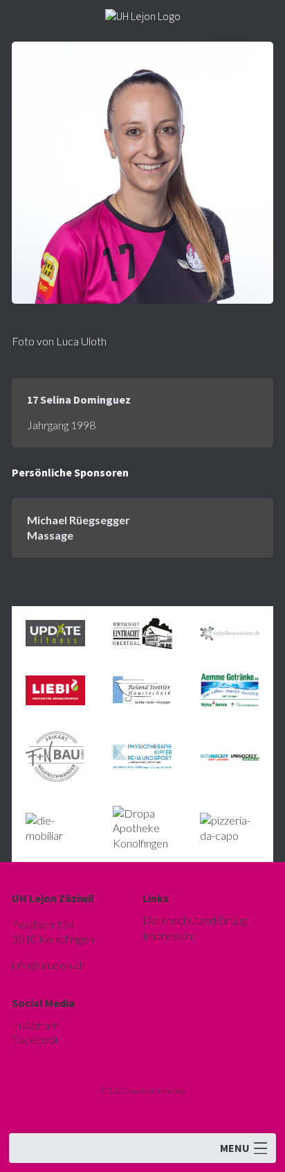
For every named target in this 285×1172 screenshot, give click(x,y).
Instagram (35, 1024)
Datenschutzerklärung (194, 920)
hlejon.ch (48, 965)
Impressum (169, 935)
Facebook (36, 1039)
